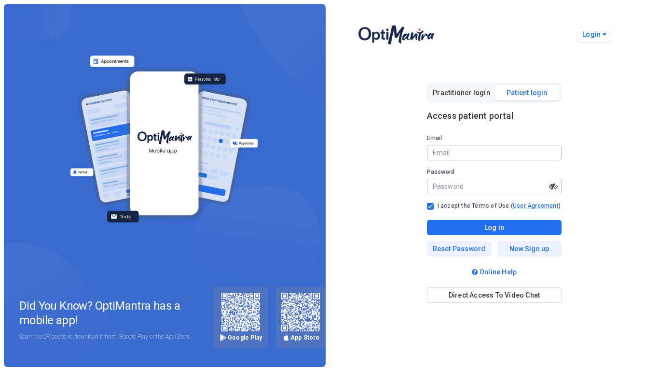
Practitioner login (461, 93)
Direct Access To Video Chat (494, 295)
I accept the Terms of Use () (499, 205)
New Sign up (529, 249)
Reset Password (459, 249)
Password (441, 172)
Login (591, 34)
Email (434, 138)
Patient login (527, 93)
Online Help (498, 272)
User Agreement (536, 205)
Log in (494, 227)
